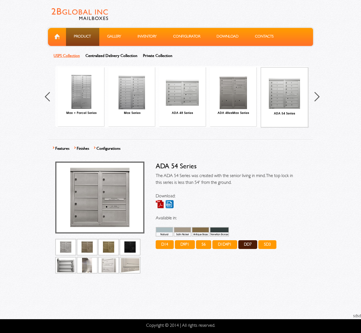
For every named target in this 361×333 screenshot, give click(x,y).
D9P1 (184, 245)
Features (62, 148)
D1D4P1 (225, 245)
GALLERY (114, 37)
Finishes (83, 148)
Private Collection (157, 55)
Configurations (108, 148)
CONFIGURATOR (186, 37)
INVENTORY (147, 37)
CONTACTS (264, 37)
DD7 (248, 245)
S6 (204, 245)
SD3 (267, 245)
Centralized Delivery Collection (111, 55)
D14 (164, 245)
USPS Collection (67, 55)
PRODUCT (82, 37)
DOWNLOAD (228, 37)
